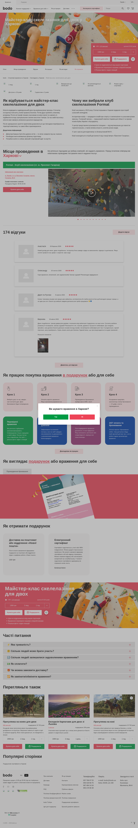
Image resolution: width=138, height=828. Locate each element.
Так (55, 417)
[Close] (97, 406)
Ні (82, 417)
